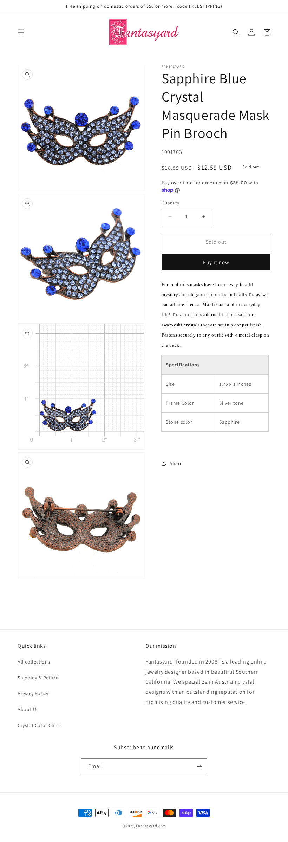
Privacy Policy (33, 693)
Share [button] (176, 463)
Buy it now (216, 262)
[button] (21, 32)
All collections (34, 662)
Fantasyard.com (151, 825)
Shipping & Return (38, 677)
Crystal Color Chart (39, 725)
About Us (28, 709)
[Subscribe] (199, 766)
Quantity (170, 203)
